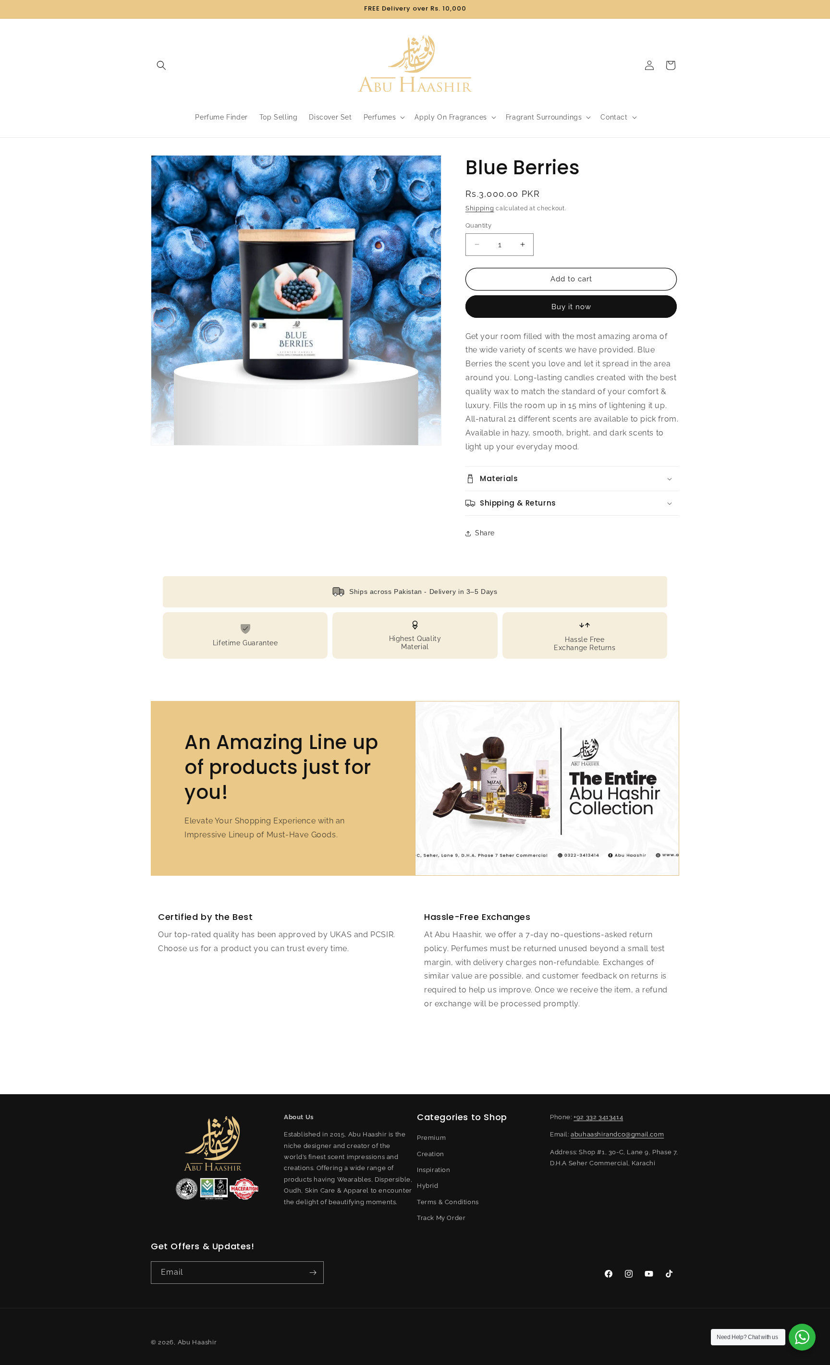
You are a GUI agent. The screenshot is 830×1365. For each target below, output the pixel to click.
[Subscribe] (312, 1272)
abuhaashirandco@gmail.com (617, 1134)
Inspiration (434, 1169)
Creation (430, 1154)
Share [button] (485, 533)
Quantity (478, 225)
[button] (161, 65)
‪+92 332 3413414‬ (598, 1117)
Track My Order (441, 1217)
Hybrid (428, 1185)
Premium (431, 1137)
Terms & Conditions (448, 1202)
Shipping (479, 208)
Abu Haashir (197, 1342)
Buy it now (571, 306)
